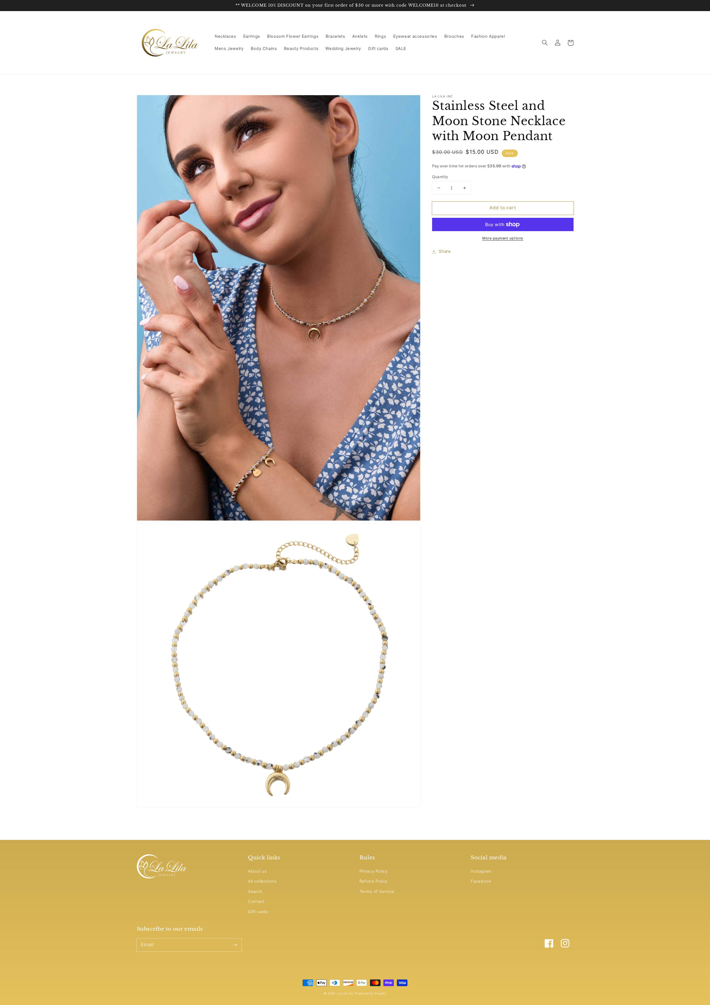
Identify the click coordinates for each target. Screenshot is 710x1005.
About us (257, 871)
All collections (262, 881)
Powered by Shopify (370, 993)
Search (255, 891)
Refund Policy (373, 881)
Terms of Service (376, 891)
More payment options (502, 238)
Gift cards (258, 911)
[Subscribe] (235, 944)
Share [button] (445, 251)
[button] (545, 42)
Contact (256, 901)
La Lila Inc (345, 993)
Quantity (440, 177)
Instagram (481, 871)
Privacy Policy (373, 871)
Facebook (481, 881)
